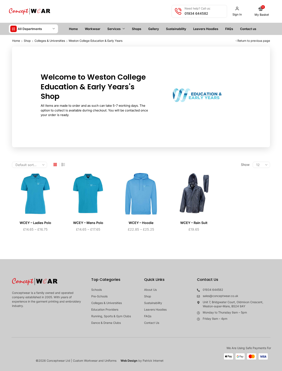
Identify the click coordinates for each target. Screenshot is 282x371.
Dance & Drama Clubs (106, 322)
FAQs (147, 316)
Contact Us (151, 322)
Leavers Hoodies (155, 309)
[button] (237, 11)
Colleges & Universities (49, 40)
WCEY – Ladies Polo (35, 223)
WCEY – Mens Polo (88, 223)
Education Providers (104, 309)
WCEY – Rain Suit (193, 223)
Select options (31, 195)
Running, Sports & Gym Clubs (111, 316)
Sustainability (153, 303)
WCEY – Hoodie (141, 223)
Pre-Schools (99, 296)
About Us (150, 289)
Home (16, 40)
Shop (27, 40)
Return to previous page (253, 40)
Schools (96, 289)
